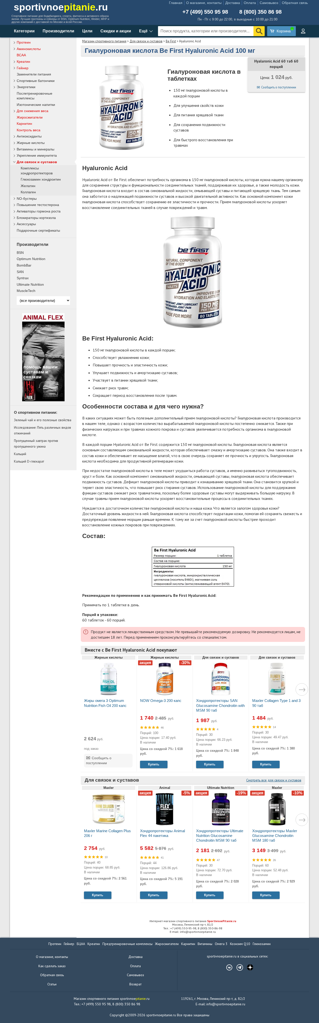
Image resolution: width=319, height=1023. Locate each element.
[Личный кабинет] (303, 31)
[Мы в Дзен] (247, 967)
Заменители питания (34, 74)
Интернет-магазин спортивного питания (193, 921)
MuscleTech (26, 291)
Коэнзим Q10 (240, 944)
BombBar (24, 265)
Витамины (205, 944)
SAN (20, 272)
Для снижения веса (32, 111)
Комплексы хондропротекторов (37, 170)
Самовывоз (269, 3)
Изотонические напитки (36, 105)
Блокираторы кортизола (36, 218)
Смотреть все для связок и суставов (273, 780)
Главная (175, 3)
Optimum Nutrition (31, 259)
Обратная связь (295, 3)
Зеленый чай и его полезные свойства (42, 420)
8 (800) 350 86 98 (260, 12)
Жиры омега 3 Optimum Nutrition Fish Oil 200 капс (105, 702)
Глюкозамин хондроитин (41, 179)
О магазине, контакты (204, 3)
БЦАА (81, 944)
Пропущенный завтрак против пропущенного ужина (36, 443)
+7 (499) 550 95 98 (205, 12)
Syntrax (23, 278)
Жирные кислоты (31, 143)
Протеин (24, 42)
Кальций (20, 454)
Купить (153, 764)
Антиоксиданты (29, 136)
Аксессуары (26, 224)
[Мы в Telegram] (237, 967)
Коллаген (28, 192)
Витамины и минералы (35, 149)
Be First (171, 41)
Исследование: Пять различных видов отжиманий (42, 430)
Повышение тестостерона (38, 205)
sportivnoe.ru (61, 7)
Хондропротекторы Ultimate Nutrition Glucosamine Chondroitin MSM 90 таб (219, 835)
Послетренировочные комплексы (34, 95)
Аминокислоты (29, 49)
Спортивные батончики (36, 81)
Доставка (232, 3)
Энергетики (26, 87)
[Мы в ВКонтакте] (226, 967)
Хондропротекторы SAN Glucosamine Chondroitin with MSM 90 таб (220, 705)
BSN (20, 253)
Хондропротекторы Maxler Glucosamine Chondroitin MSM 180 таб (274, 835)
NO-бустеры (27, 199)
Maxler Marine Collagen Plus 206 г (107, 833)
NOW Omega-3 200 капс (160, 700)
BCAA (21, 55)
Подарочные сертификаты (38, 230)
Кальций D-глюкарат (29, 461)
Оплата (250, 3)
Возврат (135, 984)
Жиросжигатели (30, 117)
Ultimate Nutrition (30, 284)
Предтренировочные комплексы (127, 944)
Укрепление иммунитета (37, 155)
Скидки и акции (115, 31)
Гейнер (22, 68)
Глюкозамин (262, 944)
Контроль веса (28, 130)
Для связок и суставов (146, 41)
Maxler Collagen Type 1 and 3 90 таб (276, 702)
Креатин (23, 62)
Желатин (28, 186)
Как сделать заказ (52, 966)
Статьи (52, 984)
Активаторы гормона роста (39, 211)
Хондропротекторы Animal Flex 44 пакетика (162, 833)
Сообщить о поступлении (278, 87)
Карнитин (24, 124)
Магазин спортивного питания (104, 41)
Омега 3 (221, 944)
